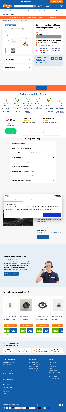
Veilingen (12, 11)
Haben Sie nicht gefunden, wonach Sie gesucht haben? (55, 373)
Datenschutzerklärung (16, 404)
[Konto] (56, 6)
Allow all (52, 215)
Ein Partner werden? (53, 376)
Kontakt (12, 14)
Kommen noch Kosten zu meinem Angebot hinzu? (24, 153)
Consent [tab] (14, 199)
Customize (32, 215)
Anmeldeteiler (6, 395)
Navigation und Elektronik (34, 364)
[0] (61, 6)
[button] (7, 35)
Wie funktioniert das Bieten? (40, 11)
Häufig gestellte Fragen (8, 387)
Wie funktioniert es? (53, 370)
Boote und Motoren (33, 374)
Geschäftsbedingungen (54, 378)
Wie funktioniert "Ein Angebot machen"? (22, 148)
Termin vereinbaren (42, 237)
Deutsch (33, 404)
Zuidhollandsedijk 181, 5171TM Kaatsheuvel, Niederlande (49, 232)
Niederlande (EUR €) (42, 404)
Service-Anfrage (6, 391)
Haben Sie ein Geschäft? (18, 157)
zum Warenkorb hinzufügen (6, 330)
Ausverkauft (48, 37)
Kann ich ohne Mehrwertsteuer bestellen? (22, 176)
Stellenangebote (52, 366)
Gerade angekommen (21, 11)
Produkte (5, 11)
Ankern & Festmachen (34, 366)
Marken (30, 11)
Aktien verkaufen (52, 362)
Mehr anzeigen (10, 325)
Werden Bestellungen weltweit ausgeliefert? (23, 171)
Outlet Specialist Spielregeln (19, 143)
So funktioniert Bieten (34, 362)
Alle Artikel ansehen (41, 88)
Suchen (56, 11)
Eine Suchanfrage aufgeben (11, 274)
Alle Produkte (8, 20)
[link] (10, 316)
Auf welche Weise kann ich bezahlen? (21, 166)
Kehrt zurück (5, 389)
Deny (14, 215)
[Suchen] (34, 6)
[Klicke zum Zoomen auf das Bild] (28, 25)
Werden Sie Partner (57, 1)
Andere (30, 376)
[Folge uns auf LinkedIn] (62, 405)
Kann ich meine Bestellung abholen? (21, 162)
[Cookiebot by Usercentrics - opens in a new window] (55, 196)
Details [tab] (33, 199)
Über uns (50, 11)
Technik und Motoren (34, 372)
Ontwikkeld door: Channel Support (33, 402)
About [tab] (52, 199)
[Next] (63, 316)
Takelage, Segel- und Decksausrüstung (33, 369)
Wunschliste (5, 14)
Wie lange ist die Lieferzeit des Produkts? (22, 180)
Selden (37, 32)
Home (4, 20)
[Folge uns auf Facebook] (60, 405)
